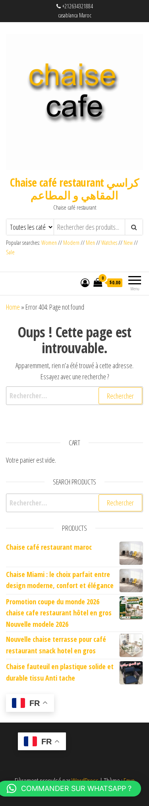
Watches (109, 242)
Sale (10, 252)
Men (90, 242)
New (128, 242)
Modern (71, 242)
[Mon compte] (85, 282)
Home (13, 307)
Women (49, 242)
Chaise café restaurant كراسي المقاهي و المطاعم (74, 188)
